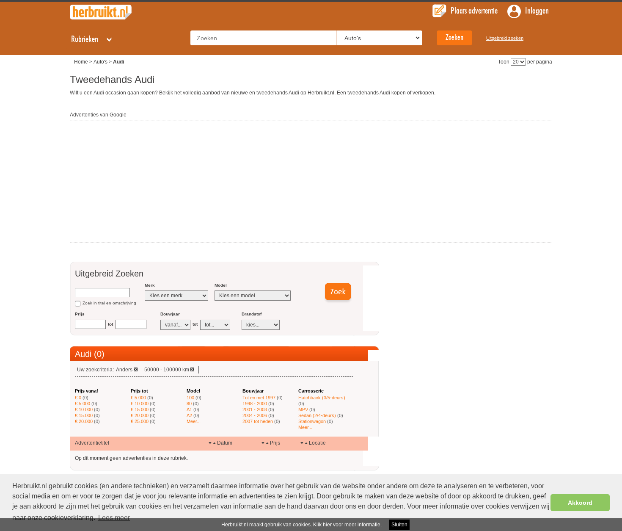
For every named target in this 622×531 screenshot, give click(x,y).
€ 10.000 (84, 409)
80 (189, 403)
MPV (303, 409)
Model (221, 285)
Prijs (80, 314)
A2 (189, 415)
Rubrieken (85, 39)
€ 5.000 (82, 403)
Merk (150, 285)
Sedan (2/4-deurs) (317, 415)
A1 (189, 409)
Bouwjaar (170, 314)
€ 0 (78, 397)
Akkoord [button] (580, 502)
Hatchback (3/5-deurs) (321, 397)
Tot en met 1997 (258, 397)
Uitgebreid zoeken (504, 38)
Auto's (100, 62)
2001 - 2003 (254, 409)
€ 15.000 (84, 415)
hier (327, 525)
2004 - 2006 (254, 415)
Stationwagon (312, 421)
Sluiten (399, 525)
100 (190, 397)
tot (110, 324)
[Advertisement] (133, 182)
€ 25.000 (140, 421)
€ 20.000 (84, 421)
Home (81, 62)
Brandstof (251, 314)
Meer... (194, 421)
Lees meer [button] (114, 517)
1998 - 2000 (254, 403)
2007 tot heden (257, 421)
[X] (136, 369)
